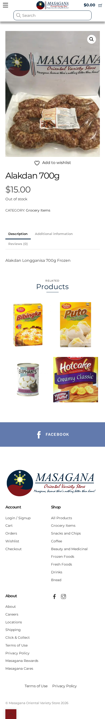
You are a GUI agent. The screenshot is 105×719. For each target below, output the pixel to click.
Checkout (13, 549)
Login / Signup (18, 518)
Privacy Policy (17, 653)
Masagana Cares (19, 668)
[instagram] (63, 596)
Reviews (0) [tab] (18, 244)
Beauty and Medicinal (69, 549)
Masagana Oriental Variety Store (34, 703)
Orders (11, 533)
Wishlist (12, 541)
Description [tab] (18, 234)
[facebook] (54, 596)
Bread (56, 580)
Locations (13, 622)
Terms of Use (16, 645)
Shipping (13, 630)
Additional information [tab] (54, 234)
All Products (61, 518)
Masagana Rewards (21, 660)
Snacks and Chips (66, 533)
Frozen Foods (62, 556)
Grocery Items (38, 210)
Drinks (56, 572)
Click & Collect (17, 637)
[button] (91, 39)
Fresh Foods (61, 564)
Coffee (56, 541)
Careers (11, 614)
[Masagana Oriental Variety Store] (52, 498)
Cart (9, 525)
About (10, 606)
